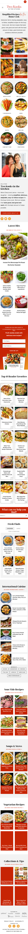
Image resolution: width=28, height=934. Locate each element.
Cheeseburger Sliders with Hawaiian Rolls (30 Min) (7, 474)
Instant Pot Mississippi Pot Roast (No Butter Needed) (14, 264)
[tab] (10, 528)
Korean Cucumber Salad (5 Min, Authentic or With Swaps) (19, 609)
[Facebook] (9, 926)
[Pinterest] (18, 926)
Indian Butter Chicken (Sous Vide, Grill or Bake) (8, 571)
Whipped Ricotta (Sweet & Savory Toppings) (19, 621)
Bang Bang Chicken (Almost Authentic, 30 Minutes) (7, 732)
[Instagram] (14, 926)
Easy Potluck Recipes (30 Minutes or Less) (7, 882)
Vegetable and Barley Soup (7, 767)
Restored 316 (18, 931)
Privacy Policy (9, 921)
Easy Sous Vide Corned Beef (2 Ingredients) (21, 732)
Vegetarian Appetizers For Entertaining (21, 882)
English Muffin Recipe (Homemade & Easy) (21, 474)
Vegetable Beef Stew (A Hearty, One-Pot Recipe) (7, 788)
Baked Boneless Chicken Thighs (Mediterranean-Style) (19, 571)
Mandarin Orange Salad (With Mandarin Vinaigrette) (21, 826)
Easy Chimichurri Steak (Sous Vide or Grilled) (21, 711)
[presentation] (14, 246)
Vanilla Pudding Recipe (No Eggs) (21, 311)
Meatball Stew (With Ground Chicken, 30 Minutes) (21, 767)
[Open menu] (2, 7)
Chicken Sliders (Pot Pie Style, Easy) (20, 549)
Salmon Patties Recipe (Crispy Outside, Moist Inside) (7, 288)
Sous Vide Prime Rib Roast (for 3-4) (7, 710)
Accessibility (19, 921)
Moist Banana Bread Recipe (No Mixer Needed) (21, 423)
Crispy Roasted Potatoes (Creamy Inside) (7, 498)
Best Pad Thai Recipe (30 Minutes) (21, 400)
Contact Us (14, 923)
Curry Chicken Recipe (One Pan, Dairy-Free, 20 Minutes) (6, 313)
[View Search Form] (25, 1)
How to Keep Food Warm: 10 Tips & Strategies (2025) (21, 902)
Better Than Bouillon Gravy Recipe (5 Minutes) (7, 447)
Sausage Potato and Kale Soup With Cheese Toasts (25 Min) (21, 789)
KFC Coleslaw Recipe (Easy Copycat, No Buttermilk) (6, 826)
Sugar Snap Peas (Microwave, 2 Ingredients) (21, 287)
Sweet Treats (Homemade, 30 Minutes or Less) (6, 902)
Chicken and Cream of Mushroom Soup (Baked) (21, 448)
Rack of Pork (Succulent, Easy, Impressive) (7, 400)
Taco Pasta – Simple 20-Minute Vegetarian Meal (7, 847)
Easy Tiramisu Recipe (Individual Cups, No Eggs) (18, 634)
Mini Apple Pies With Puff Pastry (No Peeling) (21, 498)
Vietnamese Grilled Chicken (7, 423)
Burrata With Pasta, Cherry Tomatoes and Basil (21, 847)
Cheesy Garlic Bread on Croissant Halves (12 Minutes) (19, 646)
